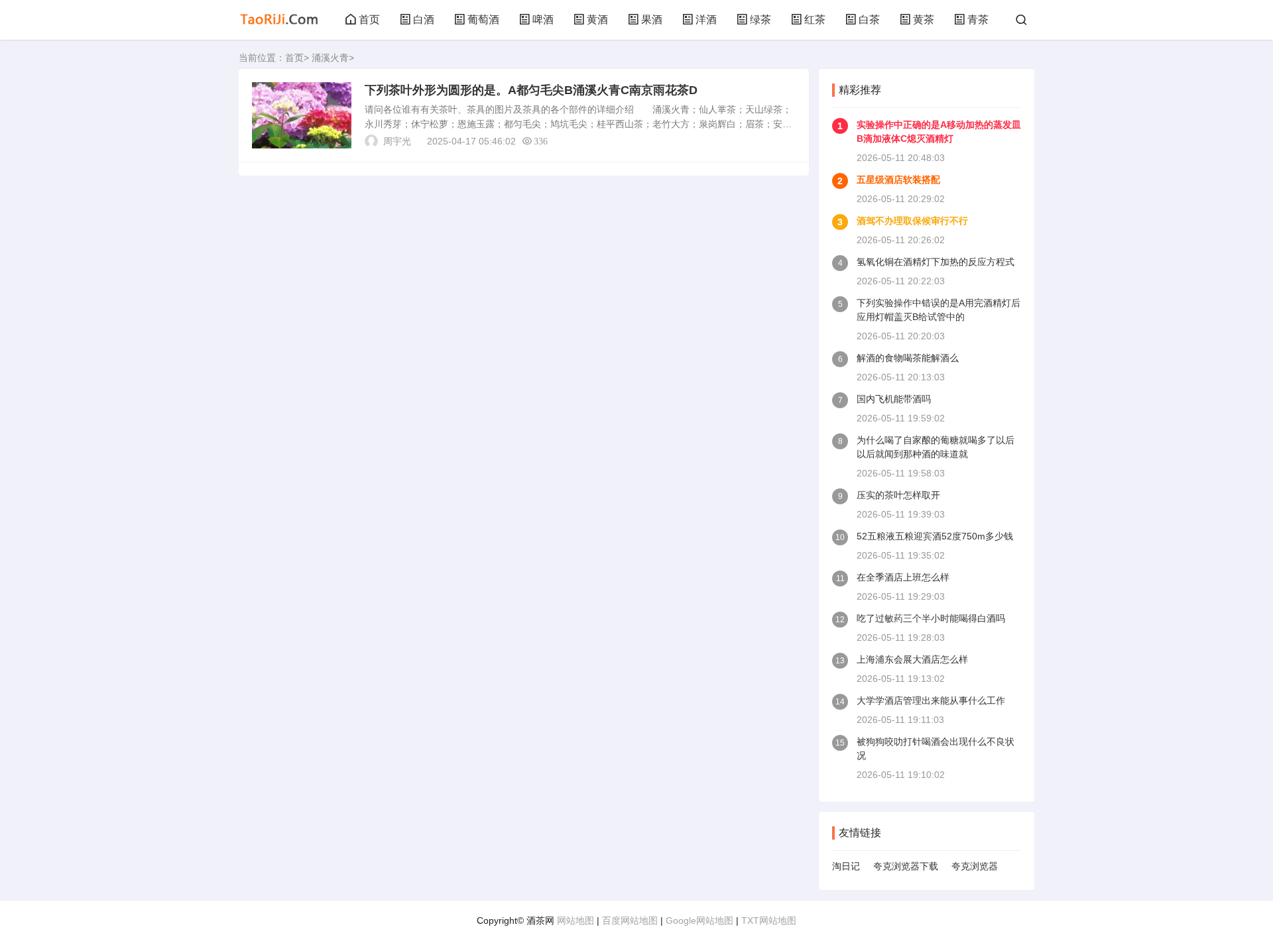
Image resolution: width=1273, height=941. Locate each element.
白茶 (869, 19)
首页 (369, 19)
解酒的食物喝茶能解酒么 (908, 358)
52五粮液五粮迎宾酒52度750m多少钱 (935, 536)
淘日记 (846, 866)
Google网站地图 (699, 920)
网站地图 (575, 920)
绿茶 (760, 19)
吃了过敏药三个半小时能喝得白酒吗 (931, 618)
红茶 (814, 19)
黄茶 (923, 19)
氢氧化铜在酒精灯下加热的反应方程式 (935, 261)
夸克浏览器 (974, 866)
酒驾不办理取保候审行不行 (912, 220)
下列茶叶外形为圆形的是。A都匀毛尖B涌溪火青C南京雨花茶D (531, 90)
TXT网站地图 (768, 920)
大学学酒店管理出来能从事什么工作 (931, 700)
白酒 (423, 19)
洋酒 (706, 19)
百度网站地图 (630, 920)
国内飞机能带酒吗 (894, 399)
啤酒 (543, 19)
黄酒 (597, 19)
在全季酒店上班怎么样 (903, 577)
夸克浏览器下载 (905, 866)
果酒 (651, 19)
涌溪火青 (330, 57)
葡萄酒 (483, 19)
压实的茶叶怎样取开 (898, 495)
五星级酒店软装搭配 (898, 179)
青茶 (978, 19)
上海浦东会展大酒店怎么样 (912, 659)
